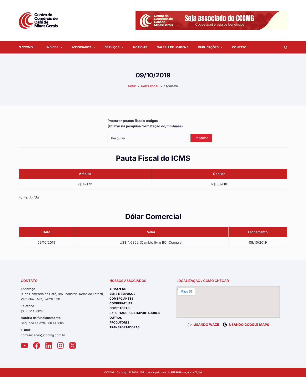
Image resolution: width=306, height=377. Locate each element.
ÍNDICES (52, 47)
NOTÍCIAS (140, 47)
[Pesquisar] (285, 47)
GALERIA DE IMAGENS (172, 47)
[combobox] (148, 138)
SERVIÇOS (112, 47)
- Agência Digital (186, 372)
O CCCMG (26, 47)
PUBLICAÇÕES (208, 47)
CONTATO (239, 47)
